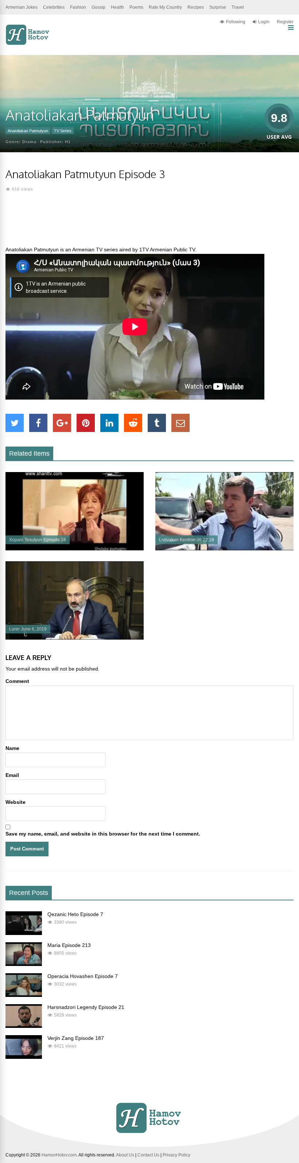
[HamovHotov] (28, 43)
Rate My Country (165, 7)
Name (12, 748)
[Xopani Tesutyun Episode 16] (74, 548)
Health (117, 7)
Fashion (78, 7)
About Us (125, 1155)
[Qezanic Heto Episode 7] (23, 933)
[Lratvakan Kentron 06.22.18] (224, 548)
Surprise (217, 7)
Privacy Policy (176, 1155)
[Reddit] (133, 423)
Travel (238, 7)
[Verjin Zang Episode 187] (23, 1057)
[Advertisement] (149, 223)
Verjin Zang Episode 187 (75, 1038)
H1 (68, 142)
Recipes (195, 7)
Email (12, 775)
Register (285, 22)
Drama (29, 142)
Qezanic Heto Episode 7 (75, 914)
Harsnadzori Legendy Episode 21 (85, 1007)
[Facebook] (38, 423)
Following (235, 22)
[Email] (180, 423)
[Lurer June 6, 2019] (74, 638)
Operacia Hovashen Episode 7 (82, 976)
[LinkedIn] (109, 423)
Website (15, 802)
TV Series (62, 131)
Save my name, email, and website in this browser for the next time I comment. (102, 834)
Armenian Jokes (21, 7)
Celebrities (54, 7)
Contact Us (148, 1155)
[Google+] (62, 423)
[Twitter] (14, 423)
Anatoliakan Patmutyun (28, 131)
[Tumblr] (157, 423)
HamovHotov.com (59, 1155)
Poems (136, 7)
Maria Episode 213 (69, 945)
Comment (17, 681)
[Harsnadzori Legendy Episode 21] (23, 1026)
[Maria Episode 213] (23, 964)
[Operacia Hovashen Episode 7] (23, 995)
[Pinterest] (86, 423)
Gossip (98, 7)
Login (263, 22)
